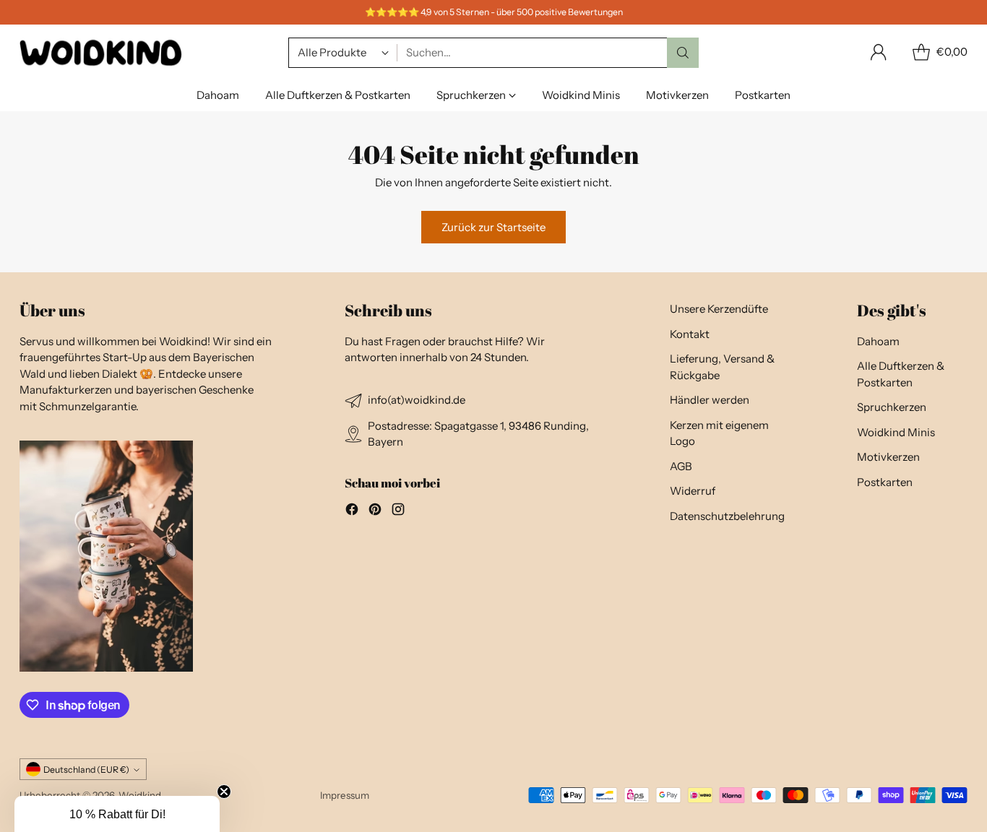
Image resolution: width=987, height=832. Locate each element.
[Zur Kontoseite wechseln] (878, 52)
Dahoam (878, 341)
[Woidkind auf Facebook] (352, 511)
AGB (681, 466)
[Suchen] (683, 53)
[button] (117, 814)
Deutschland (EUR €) (86, 769)
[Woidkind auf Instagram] (398, 511)
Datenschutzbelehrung (727, 516)
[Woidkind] (101, 52)
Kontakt (690, 334)
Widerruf (692, 491)
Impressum (344, 795)
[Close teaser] (224, 791)
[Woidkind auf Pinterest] (375, 511)
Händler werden (709, 400)
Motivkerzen (888, 457)
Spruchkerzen (891, 407)
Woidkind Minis (896, 432)
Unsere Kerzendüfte (719, 309)
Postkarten (885, 482)
